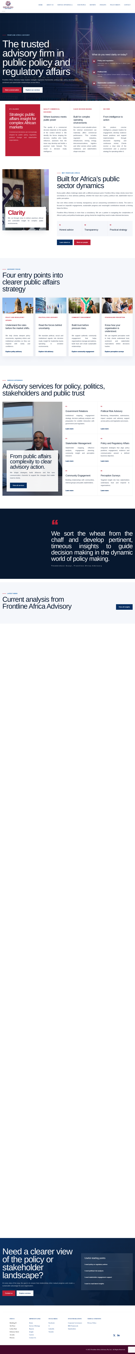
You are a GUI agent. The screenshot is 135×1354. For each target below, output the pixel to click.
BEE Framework (73, 1326)
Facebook (52, 1323)
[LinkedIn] (118, 1335)
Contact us (9, 1293)
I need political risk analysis (93, 1271)
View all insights (124, 607)
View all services (18, 485)
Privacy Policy (91, 1323)
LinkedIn (51, 1329)
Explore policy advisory (14, 351)
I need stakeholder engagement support (98, 1277)
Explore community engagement (83, 351)
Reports (31, 1329)
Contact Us (32, 1338)
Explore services (25, 1293)
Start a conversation (12, 90)
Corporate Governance (75, 1323)
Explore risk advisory (46, 351)
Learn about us (65, 242)
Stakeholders (72, 1329)
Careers (31, 1335)
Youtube (51, 1332)
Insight (31, 1332)
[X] (114, 1335)
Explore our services (33, 90)
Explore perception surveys (114, 351)
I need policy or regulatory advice (95, 1264)
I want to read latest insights (94, 1283)
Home (31, 1323)
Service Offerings (34, 1326)
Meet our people (82, 242)
